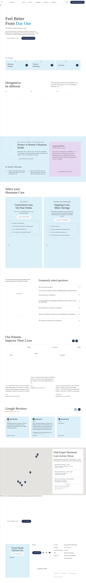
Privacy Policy (63, 573)
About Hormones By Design (26, 158)
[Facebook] (46, 552)
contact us (37, 552)
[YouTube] (49, 552)
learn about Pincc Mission (65, 171)
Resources (54, 2)
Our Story (56, 544)
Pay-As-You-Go (67, 547)
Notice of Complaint (58, 576)
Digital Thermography (69, 552)
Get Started (26, 521)
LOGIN (66, 2)
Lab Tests (66, 550)
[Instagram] (43, 552)
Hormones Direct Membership (70, 544)
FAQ (55, 552)
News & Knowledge (58, 550)
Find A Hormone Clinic (12, 521)
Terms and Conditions (72, 573)
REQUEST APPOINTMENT (77, 2)
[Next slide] (76, 341)
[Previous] (75, 409)
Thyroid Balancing (68, 558)
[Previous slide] (73, 341)
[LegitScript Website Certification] (42, 573)
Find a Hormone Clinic (12, 38)
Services (30, 2)
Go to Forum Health (17, 554)
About (23, 2)
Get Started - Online (28, 38)
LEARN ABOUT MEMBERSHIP (62, 219)
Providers (46, 2)
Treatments (38, 2)
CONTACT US (19, 293)
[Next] (79, 409)
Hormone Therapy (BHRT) (70, 555)
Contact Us (56, 555)
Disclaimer (56, 573)
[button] (68, 485)
